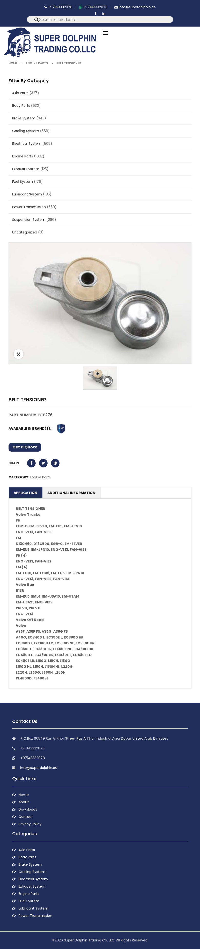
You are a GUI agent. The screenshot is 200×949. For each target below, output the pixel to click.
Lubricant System (27, 194)
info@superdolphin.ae (137, 7)
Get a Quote (24, 447)
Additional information (71, 492)
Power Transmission (29, 206)
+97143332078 (59, 7)
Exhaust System (25, 168)
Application (25, 492)
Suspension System (28, 219)
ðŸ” (18, 354)
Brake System (23, 118)
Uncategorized (24, 232)
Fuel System (22, 181)
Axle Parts (20, 92)
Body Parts (21, 105)
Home (13, 63)
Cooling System (25, 130)
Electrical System (26, 143)
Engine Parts (37, 63)
